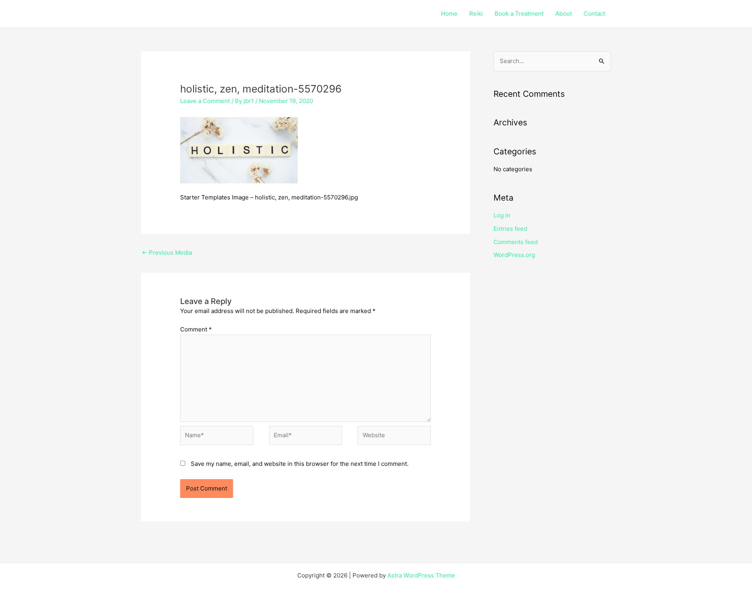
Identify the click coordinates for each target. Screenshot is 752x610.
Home (449, 13)
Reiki (476, 13)
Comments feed (516, 242)
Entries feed (510, 228)
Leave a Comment (205, 101)
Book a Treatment (519, 13)
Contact (594, 13)
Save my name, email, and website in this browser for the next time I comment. (300, 463)
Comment (196, 329)
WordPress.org (514, 255)
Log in (502, 215)
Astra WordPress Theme (421, 575)
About (563, 13)
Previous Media (167, 252)
